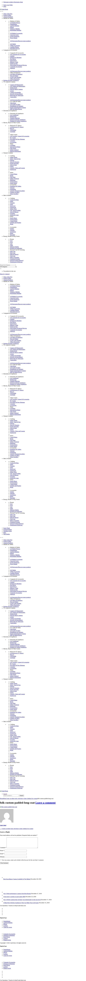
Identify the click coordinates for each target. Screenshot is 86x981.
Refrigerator (13, 116)
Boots (11, 175)
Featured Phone (7, 529)
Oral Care (12, 256)
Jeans (11, 204)
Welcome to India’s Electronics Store (13, 2)
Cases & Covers (14, 35)
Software (12, 68)
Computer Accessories (16, 66)
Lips (11, 243)
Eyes (11, 242)
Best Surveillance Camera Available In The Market (16, 879)
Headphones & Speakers (16, 106)
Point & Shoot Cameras (16, 89)
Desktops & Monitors (16, 57)
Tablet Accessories (15, 45)
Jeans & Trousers (14, 162)
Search (5, 794)
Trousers (12, 203)
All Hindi (12, 131)
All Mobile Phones (15, 22)
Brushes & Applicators (16, 248)
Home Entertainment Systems (18, 107)
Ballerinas (12, 180)
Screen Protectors (14, 36)
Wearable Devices (15, 48)
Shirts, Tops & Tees (15, 159)
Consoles (12, 140)
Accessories (13, 142)
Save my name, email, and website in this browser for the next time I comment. (23, 860)
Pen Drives (13, 59)
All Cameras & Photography (17, 86)
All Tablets (13, 44)
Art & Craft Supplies (15, 77)
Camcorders (13, 97)
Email (2, 853)
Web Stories (6, 534)
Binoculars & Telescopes (16, 95)
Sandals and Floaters (15, 222)
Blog (4, 532)
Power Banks (13, 38)
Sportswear (13, 169)
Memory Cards (14, 62)
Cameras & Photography (16, 84)
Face (11, 240)
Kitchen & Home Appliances (11, 80)
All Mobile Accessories (16, 33)
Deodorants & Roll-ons (16, 262)
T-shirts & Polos (14, 199)
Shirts (11, 201)
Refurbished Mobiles (15, 30)
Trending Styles (7, 531)
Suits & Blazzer (14, 212)
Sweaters (12, 213)
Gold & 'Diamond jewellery (17, 191)
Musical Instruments (15, 151)
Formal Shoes (13, 181)
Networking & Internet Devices (18, 65)
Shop (4, 6)
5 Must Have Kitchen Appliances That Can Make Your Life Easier (21, 902)
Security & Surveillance (16, 94)
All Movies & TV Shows (17, 127)
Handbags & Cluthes (15, 186)
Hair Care (12, 253)
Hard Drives (13, 60)
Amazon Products (8, 17)
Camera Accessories (15, 92)
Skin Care (12, 251)
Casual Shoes (13, 174)
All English (13, 130)
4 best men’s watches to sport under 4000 (14, 896)
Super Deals (6, 528)
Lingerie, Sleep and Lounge (17, 168)
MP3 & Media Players (16, 109)
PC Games (13, 137)
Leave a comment (45, 802)
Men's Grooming (14, 257)
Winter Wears (13, 157)
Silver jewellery (14, 194)
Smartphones (13, 24)
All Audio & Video (15, 104)
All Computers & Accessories (18, 54)
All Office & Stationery (16, 74)
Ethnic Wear (13, 209)
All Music (12, 145)
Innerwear (12, 206)
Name (2, 850)
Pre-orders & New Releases (17, 139)
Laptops (12, 56)
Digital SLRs (13, 88)
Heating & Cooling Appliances (18, 121)
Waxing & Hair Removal (16, 260)
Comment (3, 847)
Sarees (12, 166)
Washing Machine (15, 118)
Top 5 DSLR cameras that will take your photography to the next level (22, 899)
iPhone (12, 27)
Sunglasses (13, 189)
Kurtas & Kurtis (14, 163)
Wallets (12, 228)
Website (2, 857)
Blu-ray (12, 128)
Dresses (12, 160)
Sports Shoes (13, 183)
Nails (11, 245)
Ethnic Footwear (14, 178)
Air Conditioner (14, 115)
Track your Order (8, 5)
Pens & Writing (14, 76)
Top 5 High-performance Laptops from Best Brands (17, 893)
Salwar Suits (13, 165)
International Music (15, 147)
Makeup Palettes (14, 247)
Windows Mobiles (15, 29)
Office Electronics (15, 79)
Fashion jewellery (14, 192)
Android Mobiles (14, 25)
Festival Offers (7, 15)
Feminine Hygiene (15, 259)
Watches (12, 187)
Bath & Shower (14, 254)
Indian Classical (14, 150)
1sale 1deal (3, 825)
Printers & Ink (14, 63)
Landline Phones (14, 47)
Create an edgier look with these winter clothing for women (21, 798)
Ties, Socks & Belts (15, 210)
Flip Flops (12, 177)
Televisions (13, 103)
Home (1, 798)
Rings (11, 233)
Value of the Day (7, 13)
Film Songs (13, 148)
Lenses (12, 91)
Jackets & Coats (14, 215)
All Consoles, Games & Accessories (19, 136)
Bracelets (12, 235)
